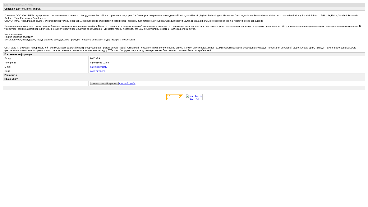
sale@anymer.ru (98, 67)
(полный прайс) (127, 83)
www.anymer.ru (98, 71)
